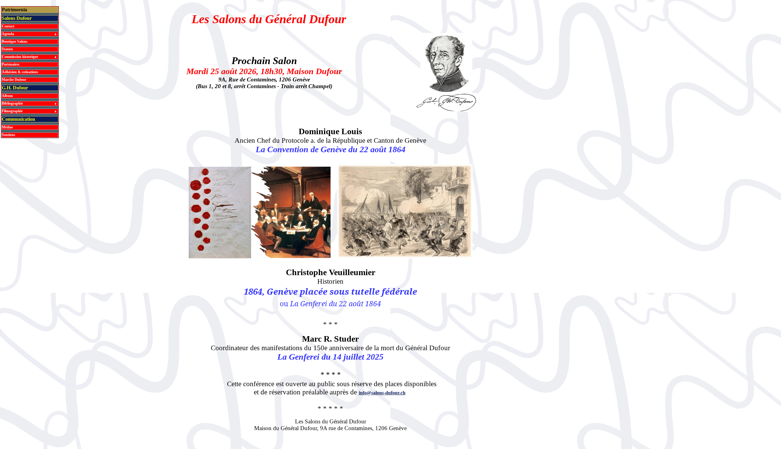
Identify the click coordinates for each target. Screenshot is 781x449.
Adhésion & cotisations (20, 72)
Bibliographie (12, 103)
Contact (8, 26)
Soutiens (8, 135)
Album (7, 96)
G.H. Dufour (15, 87)
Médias (7, 127)
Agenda (8, 34)
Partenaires (11, 64)
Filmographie (12, 111)
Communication (18, 119)
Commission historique (20, 57)
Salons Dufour (17, 18)
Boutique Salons (14, 41)
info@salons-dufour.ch (382, 392)
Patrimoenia (14, 9)
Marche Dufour (14, 79)
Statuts (7, 49)
